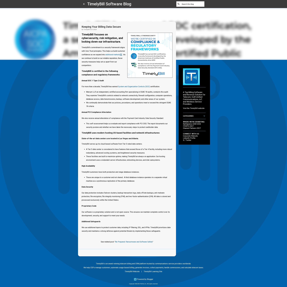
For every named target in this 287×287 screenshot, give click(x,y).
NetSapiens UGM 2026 (192, 124)
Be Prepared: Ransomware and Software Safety (134, 242)
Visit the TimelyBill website (193, 108)
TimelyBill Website (132, 271)
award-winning (114, 264)
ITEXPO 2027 (188, 126)
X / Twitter (187, 140)
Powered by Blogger (145, 279)
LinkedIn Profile (189, 138)
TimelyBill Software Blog (109, 4)
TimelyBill (87, 29)
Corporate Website (190, 136)
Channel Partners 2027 (192, 128)
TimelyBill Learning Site (153, 271)
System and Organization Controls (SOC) (134, 86)
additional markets (112, 55)
